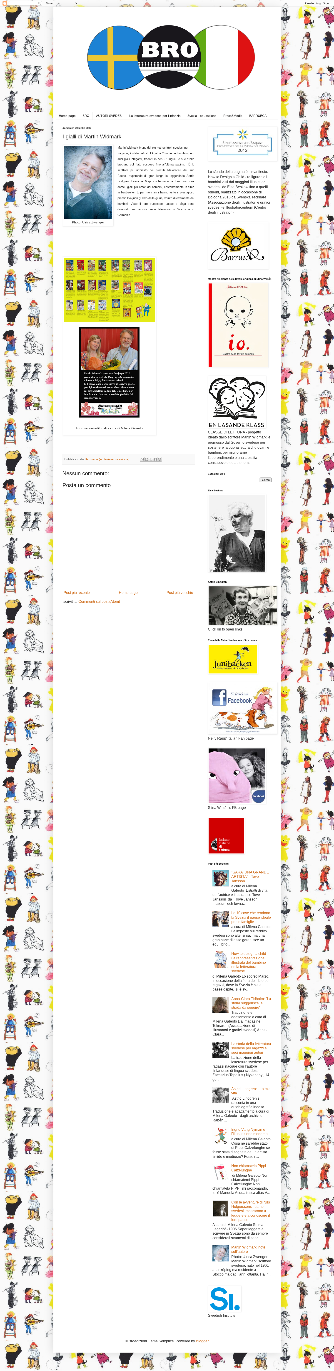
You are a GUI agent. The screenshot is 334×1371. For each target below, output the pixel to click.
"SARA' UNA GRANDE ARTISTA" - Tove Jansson (250, 876)
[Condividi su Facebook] (155, 459)
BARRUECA (258, 116)
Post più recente (77, 593)
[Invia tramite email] (142, 459)
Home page (67, 116)
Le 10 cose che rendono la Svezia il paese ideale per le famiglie (251, 917)
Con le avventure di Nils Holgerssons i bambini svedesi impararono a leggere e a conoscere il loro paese (250, 1211)
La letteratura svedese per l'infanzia (155, 116)
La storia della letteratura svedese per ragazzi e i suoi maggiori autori (251, 1048)
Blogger (202, 1341)
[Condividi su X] (151, 459)
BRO (85, 116)
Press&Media (232, 116)
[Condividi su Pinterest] (159, 459)
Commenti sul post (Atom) (99, 601)
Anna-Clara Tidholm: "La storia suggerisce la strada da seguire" (251, 1003)
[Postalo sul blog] (146, 459)
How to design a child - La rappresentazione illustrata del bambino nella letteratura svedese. (249, 962)
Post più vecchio (180, 593)
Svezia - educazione (202, 116)
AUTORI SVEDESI (109, 116)
